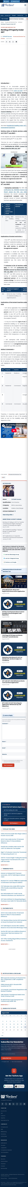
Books (7, 1)
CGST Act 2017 (18, 91)
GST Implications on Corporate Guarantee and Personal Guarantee (13, 536)
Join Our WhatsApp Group (12, 554)
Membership (4, 1168)
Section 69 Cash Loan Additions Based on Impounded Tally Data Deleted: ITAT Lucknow (13, 933)
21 (17, 1027)
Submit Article (4, 1161)
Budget (14, 15)
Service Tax (20, 15)
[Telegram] (24, 1103)
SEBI (2, 1129)
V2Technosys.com (5, 1176)
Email (4, 748)
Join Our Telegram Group (12, 558)
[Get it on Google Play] (9, 1086)
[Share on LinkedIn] (9, 41)
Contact (3, 1166)
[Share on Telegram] (16, 41)
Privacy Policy (4, 1178)
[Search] (26, 15)
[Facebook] (2, 1103)
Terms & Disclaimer (12, 1178)
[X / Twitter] (6, 1103)
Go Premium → (14, 823)
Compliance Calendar (6, 1150)
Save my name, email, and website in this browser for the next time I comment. (13, 761)
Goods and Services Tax (11, 22)
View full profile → (8, 515)
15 (21, 1024)
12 (10, 1024)
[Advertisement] (14, 65)
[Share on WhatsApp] (13, 41)
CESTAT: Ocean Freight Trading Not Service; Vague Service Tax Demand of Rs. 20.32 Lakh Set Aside (14, 859)
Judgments (3, 1147)
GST (4, 477)
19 (10, 1027)
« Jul (2, 1035)
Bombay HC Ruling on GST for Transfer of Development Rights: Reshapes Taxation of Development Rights (13, 523)
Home (2, 15)
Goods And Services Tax (15, 474)
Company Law (4, 1127)
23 (25, 1027)
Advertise (3, 1163)
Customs (3, 1115)
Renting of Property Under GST (12, 31)
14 (17, 1024)
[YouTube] (9, 1103)
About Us (3, 1159)
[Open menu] (25, 5)
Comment (5, 723)
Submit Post (16, 1)
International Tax (5, 1120)
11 (6, 1024)
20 (14, 1027)
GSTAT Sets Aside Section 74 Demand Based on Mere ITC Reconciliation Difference (12, 841)
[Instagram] (17, 1103)
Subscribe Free (7, 1058)
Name (4, 741)
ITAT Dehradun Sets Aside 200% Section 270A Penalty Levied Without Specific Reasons (13, 888)
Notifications (4, 1143)
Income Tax (7, 15)
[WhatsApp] (20, 1103)
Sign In (23, 1)
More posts (4, 865)
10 (15, 511)
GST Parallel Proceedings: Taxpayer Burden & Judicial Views (12, 530)
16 (25, 1024)
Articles (20, 22)
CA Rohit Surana (7, 36)
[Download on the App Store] (19, 1086)
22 (21, 1027)
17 (2, 1027)
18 (6, 1027)
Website (4, 754)
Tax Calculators (4, 1152)
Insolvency (3, 1134)
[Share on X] (6, 41)
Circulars (3, 1145)
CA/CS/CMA (4, 1136)
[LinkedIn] (13, 1103)
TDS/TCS (3, 1118)
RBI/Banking (4, 1131)
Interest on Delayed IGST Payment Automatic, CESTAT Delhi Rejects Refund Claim (13, 875)
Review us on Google (10, 562)
